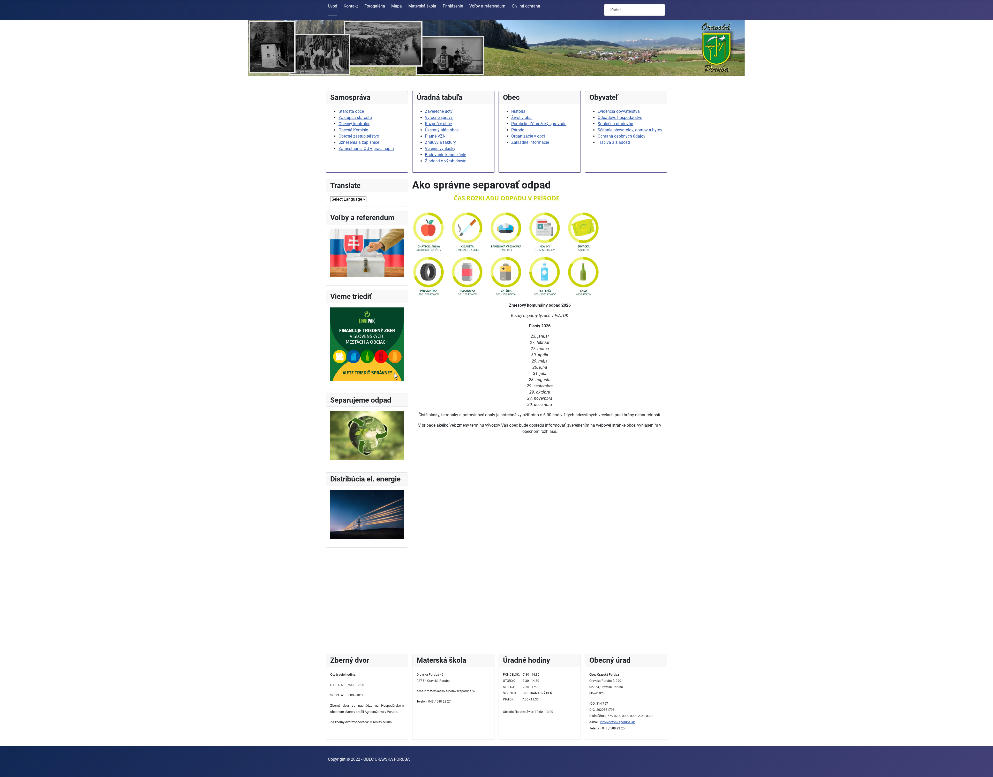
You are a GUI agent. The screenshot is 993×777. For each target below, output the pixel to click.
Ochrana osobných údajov (621, 136)
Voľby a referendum (487, 6)
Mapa (396, 6)
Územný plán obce (441, 129)
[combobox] (634, 10)
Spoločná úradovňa (615, 123)
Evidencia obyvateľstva (619, 111)
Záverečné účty (439, 111)
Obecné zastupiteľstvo (358, 136)
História (518, 111)
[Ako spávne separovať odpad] (367, 435)
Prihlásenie (453, 6)
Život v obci (521, 117)
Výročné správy (439, 117)
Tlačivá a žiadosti (614, 142)
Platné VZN (435, 136)
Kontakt (351, 6)
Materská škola (422, 6)
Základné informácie (530, 142)
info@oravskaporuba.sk (617, 722)
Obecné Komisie (353, 129)
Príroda (517, 129)
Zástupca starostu (355, 117)
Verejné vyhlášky (440, 148)
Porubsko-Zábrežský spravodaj (539, 123)
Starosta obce (351, 111)
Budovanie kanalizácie (445, 154)
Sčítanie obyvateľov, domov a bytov (630, 129)
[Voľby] (367, 252)
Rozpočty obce (438, 123)
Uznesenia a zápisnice (358, 142)
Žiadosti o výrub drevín (446, 161)
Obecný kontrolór (354, 123)
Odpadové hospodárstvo (620, 117)
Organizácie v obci (528, 136)
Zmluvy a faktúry (440, 142)
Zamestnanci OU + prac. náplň (366, 148)
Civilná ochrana (526, 6)
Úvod (332, 6)
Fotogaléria (374, 6)
